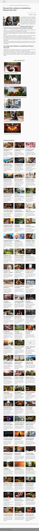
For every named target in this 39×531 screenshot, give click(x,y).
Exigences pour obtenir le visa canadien (29, 363)
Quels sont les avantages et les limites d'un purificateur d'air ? (30, 470)
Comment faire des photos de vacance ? (8, 287)
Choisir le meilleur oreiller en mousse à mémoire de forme (19, 379)
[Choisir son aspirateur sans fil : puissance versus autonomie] (19, 190)
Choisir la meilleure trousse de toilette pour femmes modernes (19, 258)
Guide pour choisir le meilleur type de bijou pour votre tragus (30, 242)
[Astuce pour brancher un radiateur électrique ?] (19, 449)
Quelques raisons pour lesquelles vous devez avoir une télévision (30, 486)
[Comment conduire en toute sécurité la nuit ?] (8, 433)
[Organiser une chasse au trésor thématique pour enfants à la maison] (8, 251)
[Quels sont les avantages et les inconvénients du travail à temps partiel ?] (8, 342)
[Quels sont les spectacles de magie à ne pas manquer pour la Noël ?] (19, 312)
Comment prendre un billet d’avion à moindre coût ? (8, 515)
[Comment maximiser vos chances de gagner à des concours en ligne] (19, 236)
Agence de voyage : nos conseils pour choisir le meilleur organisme (19, 516)
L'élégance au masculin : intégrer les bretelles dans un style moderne (8, 273)
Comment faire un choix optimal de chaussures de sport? (8, 455)
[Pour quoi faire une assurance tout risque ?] (8, 312)
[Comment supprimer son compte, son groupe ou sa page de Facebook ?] (30, 297)
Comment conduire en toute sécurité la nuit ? (8, 439)
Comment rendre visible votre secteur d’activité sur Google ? (19, 273)
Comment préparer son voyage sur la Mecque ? (19, 302)
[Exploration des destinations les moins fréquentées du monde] (8, 175)
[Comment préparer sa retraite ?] (19, 281)
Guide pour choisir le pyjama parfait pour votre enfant (8, 226)
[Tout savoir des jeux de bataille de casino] (12, 128)
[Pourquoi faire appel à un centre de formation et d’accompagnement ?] (8, 373)
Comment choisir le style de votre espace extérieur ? (30, 196)
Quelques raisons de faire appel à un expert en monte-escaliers (8, 364)
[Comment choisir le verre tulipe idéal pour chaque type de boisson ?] (8, 205)
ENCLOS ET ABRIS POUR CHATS (19, 347)
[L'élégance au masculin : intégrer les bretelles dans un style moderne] (8, 266)
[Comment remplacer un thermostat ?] (8, 297)
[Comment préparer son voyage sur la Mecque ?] (19, 297)
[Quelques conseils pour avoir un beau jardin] (8, 479)
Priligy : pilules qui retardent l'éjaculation (30, 348)
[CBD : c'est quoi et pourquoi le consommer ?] (30, 388)
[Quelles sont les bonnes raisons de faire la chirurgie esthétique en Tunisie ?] (30, 373)
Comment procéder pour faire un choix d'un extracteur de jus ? (8, 470)
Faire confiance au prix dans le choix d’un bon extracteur (15, 97)
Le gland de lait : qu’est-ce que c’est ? (11, 84)
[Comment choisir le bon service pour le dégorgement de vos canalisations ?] (30, 160)
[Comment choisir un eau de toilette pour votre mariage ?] (30, 175)
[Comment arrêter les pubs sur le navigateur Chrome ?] (30, 266)
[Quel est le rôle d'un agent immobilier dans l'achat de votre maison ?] (8, 494)
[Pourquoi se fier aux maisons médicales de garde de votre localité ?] (19, 418)
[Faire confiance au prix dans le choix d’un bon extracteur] (15, 91)
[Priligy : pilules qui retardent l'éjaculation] (30, 342)
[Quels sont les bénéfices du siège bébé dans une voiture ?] (19, 494)
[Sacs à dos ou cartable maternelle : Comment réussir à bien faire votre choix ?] (30, 327)
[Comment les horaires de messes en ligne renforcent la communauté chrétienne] (19, 205)
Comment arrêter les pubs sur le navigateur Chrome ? (30, 273)
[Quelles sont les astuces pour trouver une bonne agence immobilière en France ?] (19, 357)
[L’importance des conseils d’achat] (12, 66)
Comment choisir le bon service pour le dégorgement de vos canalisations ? (30, 166)
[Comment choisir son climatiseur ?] (12, 103)
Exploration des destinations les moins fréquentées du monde (8, 182)
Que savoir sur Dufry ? (29, 286)
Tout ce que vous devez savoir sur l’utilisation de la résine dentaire (30, 516)
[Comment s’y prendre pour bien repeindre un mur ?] (19, 464)
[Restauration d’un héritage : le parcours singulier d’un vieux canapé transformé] (8, 145)
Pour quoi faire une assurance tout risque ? (8, 318)
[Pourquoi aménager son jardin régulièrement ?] (19, 327)
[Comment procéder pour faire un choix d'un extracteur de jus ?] (8, 464)
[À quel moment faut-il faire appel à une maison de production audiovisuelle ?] (8, 418)
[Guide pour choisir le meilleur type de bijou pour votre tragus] (30, 236)
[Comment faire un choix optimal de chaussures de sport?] (8, 449)
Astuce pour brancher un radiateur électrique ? (18, 455)
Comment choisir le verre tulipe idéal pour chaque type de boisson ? (8, 212)
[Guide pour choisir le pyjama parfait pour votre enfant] (8, 221)
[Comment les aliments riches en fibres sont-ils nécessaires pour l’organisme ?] (19, 403)
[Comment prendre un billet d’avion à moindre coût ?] (8, 509)
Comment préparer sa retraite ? (19, 286)
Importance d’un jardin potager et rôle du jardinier (19, 485)
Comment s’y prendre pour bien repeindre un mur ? (19, 470)
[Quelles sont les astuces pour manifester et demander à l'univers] (19, 433)
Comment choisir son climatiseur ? (11, 109)
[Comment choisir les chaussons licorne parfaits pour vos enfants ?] (30, 145)
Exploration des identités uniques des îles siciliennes (8, 166)
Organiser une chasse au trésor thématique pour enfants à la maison (8, 258)
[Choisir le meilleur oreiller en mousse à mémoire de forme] (19, 373)
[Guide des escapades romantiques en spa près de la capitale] (19, 221)
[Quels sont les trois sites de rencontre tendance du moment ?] (30, 312)
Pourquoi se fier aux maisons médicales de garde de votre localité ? (19, 425)
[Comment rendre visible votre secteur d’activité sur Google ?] (19, 266)
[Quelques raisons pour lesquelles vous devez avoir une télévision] (30, 479)
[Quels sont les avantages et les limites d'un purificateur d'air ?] (30, 464)
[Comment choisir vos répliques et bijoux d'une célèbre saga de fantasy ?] (19, 160)
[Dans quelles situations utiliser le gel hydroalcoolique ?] (19, 388)
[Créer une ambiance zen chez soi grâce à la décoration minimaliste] (30, 205)
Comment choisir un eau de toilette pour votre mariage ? (30, 182)
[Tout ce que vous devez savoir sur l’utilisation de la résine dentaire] (30, 509)
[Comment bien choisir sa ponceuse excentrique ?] (14, 115)
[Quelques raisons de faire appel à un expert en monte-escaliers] (8, 357)
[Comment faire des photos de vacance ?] (8, 281)
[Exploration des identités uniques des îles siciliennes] (8, 160)
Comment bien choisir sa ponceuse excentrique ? (14, 121)
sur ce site (8, 29)
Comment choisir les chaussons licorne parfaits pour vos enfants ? (30, 151)
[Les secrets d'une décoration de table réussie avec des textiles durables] (8, 190)
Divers (7, 5)
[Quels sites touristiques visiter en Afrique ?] (8, 388)
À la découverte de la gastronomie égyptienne (30, 424)
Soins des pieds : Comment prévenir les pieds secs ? (30, 454)
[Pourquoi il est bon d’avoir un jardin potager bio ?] (30, 494)
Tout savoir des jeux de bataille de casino (12, 133)
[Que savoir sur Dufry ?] (30, 281)
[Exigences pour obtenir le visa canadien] (30, 357)
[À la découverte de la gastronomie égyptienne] (30, 418)
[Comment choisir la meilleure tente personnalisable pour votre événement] (8, 236)
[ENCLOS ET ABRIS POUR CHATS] (19, 342)
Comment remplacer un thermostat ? (7, 302)
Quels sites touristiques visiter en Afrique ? (8, 394)
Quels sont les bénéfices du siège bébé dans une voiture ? (19, 501)
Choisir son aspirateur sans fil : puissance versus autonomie (19, 197)
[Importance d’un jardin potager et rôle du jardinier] (19, 479)
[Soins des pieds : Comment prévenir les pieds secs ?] (30, 449)
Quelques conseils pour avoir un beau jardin (8, 485)
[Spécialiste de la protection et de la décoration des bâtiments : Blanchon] (8, 403)
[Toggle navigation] (4, 1)
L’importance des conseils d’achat (11, 72)
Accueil (4, 5)
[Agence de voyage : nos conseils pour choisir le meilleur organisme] (19, 509)
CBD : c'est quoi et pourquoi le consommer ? (30, 394)
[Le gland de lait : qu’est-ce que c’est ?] (12, 79)
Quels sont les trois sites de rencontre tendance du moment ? (30, 318)
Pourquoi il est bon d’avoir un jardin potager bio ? (30, 500)
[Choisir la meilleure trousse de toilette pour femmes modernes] (19, 251)
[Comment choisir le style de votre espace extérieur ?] (30, 190)
